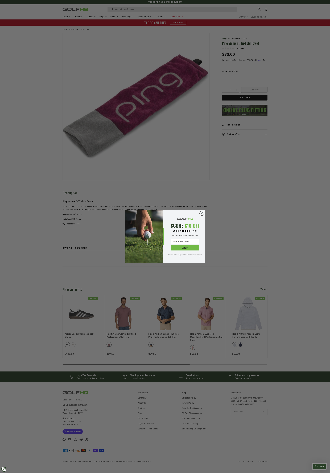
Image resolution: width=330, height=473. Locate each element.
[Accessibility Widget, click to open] (3, 469)
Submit (185, 248)
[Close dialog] (202, 213)
